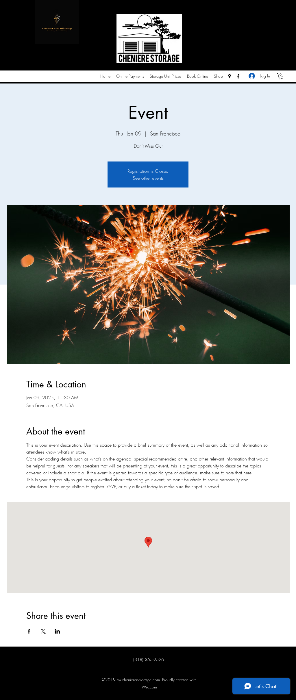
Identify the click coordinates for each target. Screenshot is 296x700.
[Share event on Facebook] (29, 631)
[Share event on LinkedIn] (57, 631)
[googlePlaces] (229, 76)
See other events (148, 178)
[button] (280, 76)
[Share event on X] (43, 631)
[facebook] (238, 76)
